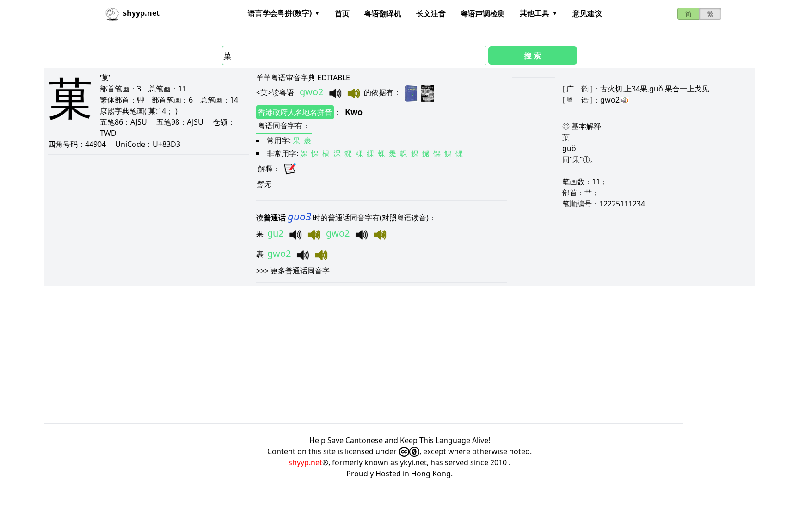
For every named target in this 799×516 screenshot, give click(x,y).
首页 (342, 13)
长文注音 (431, 13)
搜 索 (532, 55)
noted (519, 451)
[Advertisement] (321, 354)
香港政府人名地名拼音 (295, 112)
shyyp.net (305, 462)
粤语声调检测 (483, 13)
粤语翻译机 (382, 13)
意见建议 (587, 13)
